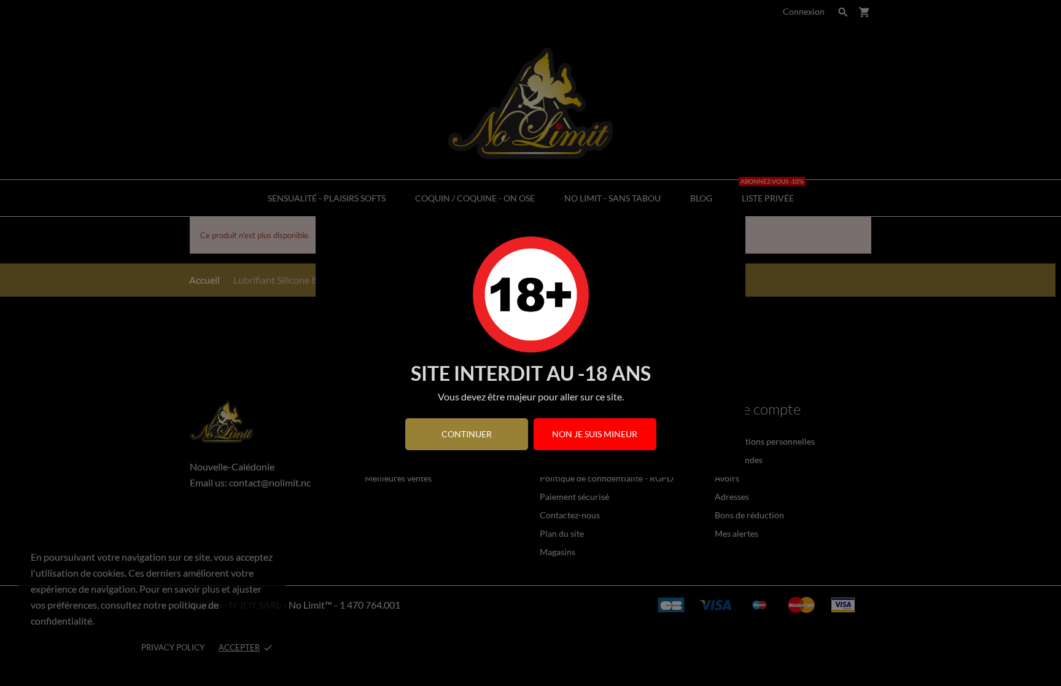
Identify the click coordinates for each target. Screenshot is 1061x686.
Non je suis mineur (594, 434)
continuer (466, 434)
